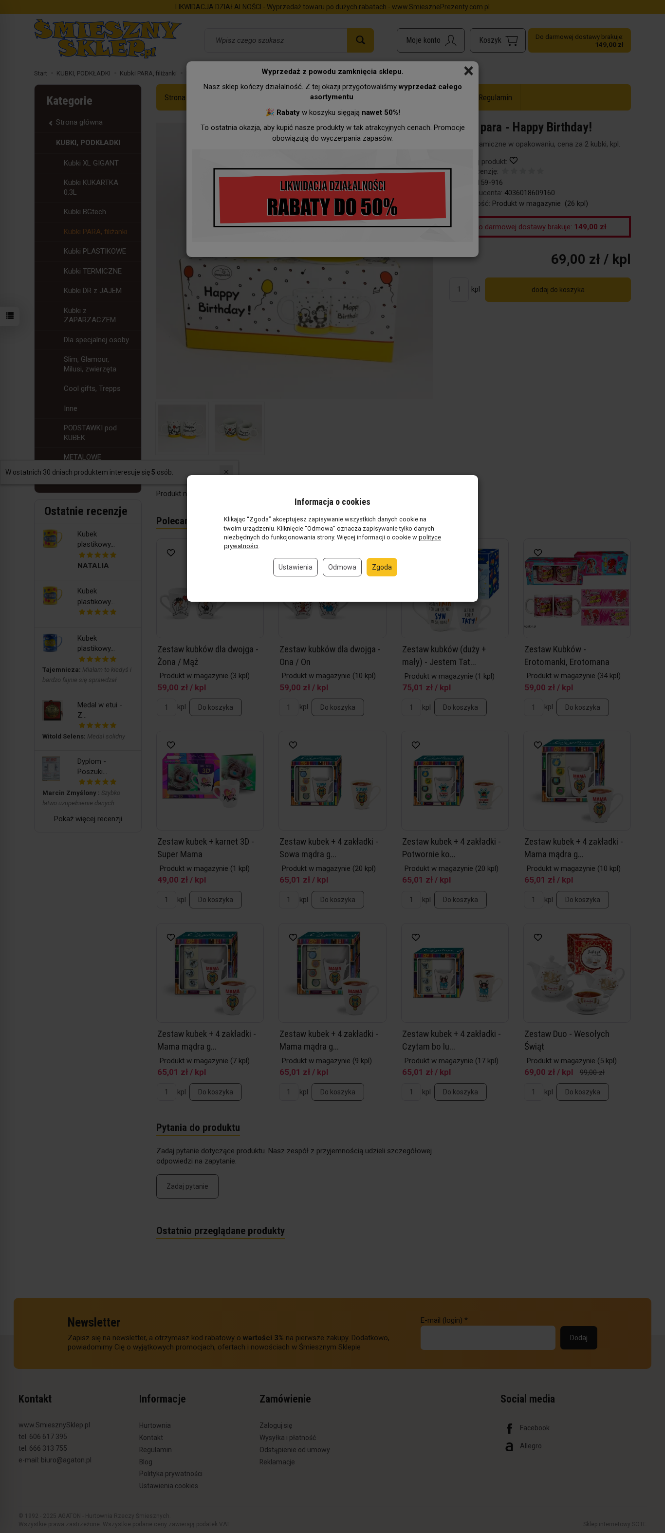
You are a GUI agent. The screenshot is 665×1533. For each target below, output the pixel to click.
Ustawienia (295, 567)
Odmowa (342, 567)
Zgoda (382, 567)
